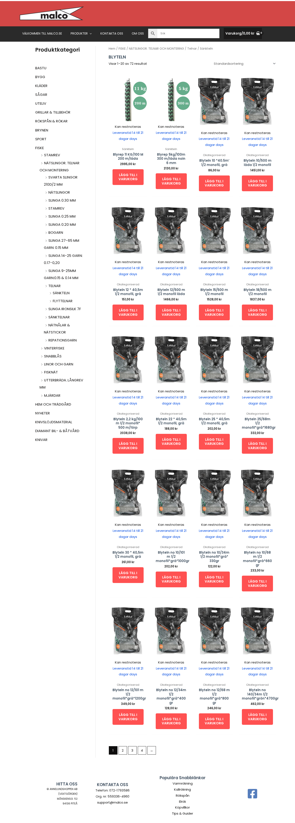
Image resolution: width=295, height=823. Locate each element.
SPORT (40, 139)
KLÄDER (41, 85)
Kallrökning (182, 789)
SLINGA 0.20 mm (62, 224)
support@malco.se (112, 802)
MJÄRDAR (52, 395)
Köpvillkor (182, 807)
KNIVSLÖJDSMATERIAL (53, 422)
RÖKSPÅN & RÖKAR (51, 121)
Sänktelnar (59, 317)
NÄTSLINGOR (59, 192)
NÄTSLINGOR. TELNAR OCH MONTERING (156, 49)
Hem (112, 49)
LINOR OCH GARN (58, 364)
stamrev (52, 155)
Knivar (41, 439)
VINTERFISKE (54, 348)
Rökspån (182, 795)
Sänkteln (61, 293)
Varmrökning (183, 783)
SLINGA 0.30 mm (62, 200)
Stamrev (56, 208)
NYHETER (42, 413)
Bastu (40, 68)
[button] (90, 33)
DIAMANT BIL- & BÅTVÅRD (57, 430)
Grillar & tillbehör (52, 112)
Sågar (41, 94)
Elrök (182, 801)
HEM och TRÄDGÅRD (53, 404)
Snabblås (53, 356)
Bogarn (55, 232)
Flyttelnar (63, 301)
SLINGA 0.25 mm (62, 216)
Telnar (54, 285)
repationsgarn (62, 340)
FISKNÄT (51, 372)
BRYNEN (41, 130)
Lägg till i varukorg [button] (128, 177)
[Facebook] (252, 793)
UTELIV (40, 103)
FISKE (39, 147)
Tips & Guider (182, 813)
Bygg (40, 76)
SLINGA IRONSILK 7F (64, 308)
